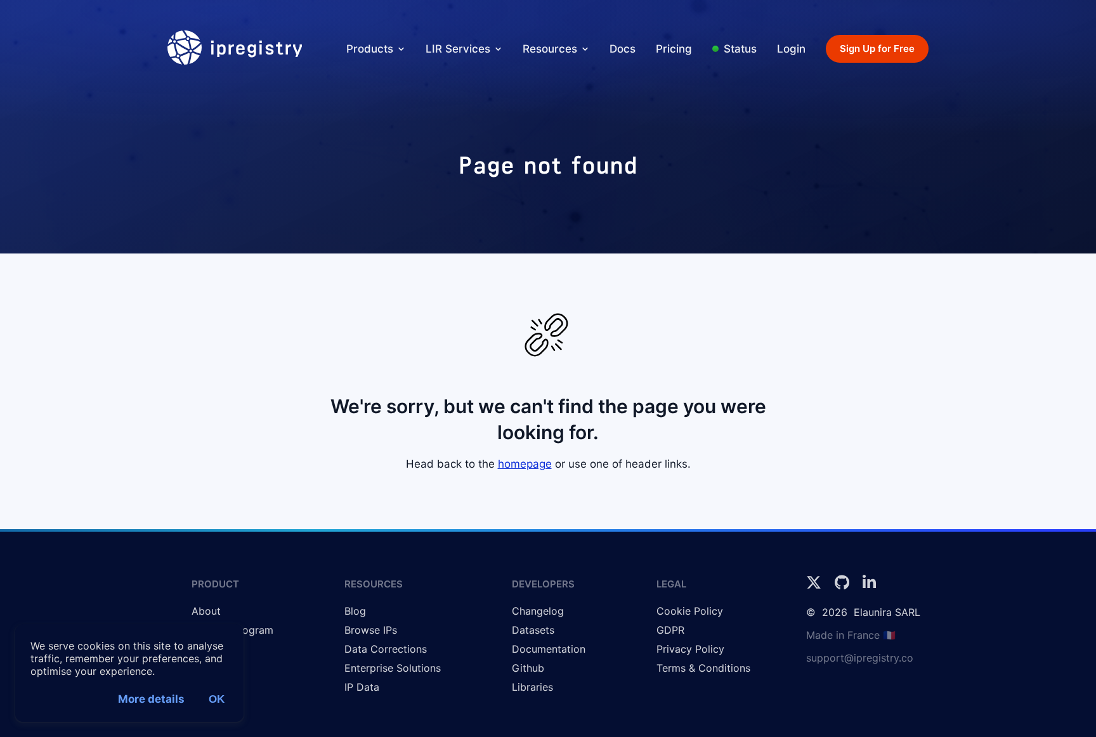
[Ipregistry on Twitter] (815, 586)
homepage (525, 464)
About (206, 611)
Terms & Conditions (703, 668)
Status (740, 48)
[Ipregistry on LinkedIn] (869, 586)
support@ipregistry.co (859, 657)
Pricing (674, 48)
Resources (550, 48)
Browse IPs (370, 630)
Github (528, 668)
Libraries (532, 687)
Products (369, 48)
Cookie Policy (689, 611)
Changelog (538, 611)
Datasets (533, 630)
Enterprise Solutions (392, 668)
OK (217, 699)
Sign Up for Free (877, 48)
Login (791, 48)
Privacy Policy (690, 649)
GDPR (670, 630)
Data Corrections (385, 649)
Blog (355, 611)
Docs (623, 48)
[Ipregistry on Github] (843, 586)
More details (151, 699)
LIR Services (458, 48)
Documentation (548, 649)
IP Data (361, 687)
